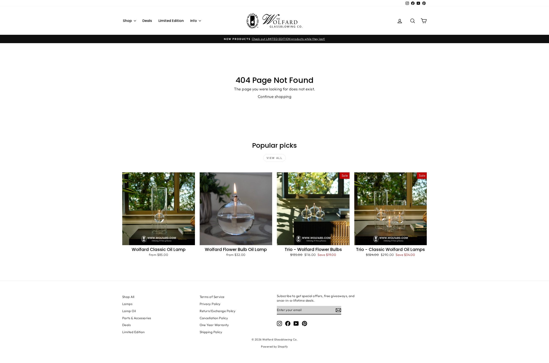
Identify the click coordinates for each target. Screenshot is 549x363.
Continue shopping (274, 96)
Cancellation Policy (214, 318)
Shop (128, 20)
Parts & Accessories (136, 318)
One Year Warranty (214, 325)
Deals (147, 20)
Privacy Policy (210, 304)
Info (194, 20)
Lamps (127, 304)
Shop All (128, 297)
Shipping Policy (211, 332)
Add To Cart (158, 240)
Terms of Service (212, 297)
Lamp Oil (129, 311)
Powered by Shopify (274, 346)
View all (274, 157)
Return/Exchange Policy (218, 311)
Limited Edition (171, 20)
